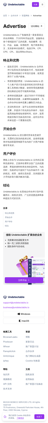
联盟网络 (25, 15)
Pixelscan (8, 341)
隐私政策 (30, 374)
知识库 (6, 374)
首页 (5, 15)
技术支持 (7, 388)
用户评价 (8, 221)
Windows (25, 314)
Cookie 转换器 (33, 360)
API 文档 (7, 384)
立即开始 (22, 280)
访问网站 (35, 26)
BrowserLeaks (10, 337)
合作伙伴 (14, 15)
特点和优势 (9, 213)
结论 (7, 226)
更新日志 (30, 341)
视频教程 (7, 379)
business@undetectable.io (16, 307)
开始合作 (8, 217)
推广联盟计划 (32, 346)
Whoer (6, 346)
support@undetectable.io (15, 302)
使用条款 (30, 379)
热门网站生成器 (33, 356)
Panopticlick (9, 351)
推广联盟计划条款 (34, 384)
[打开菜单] (42, 4)
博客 (28, 337)
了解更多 (20, 418)
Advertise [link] (37, 15)
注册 (35, 4)
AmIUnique (8, 356)
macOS (25, 320)
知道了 (39, 416)
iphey (6, 360)
